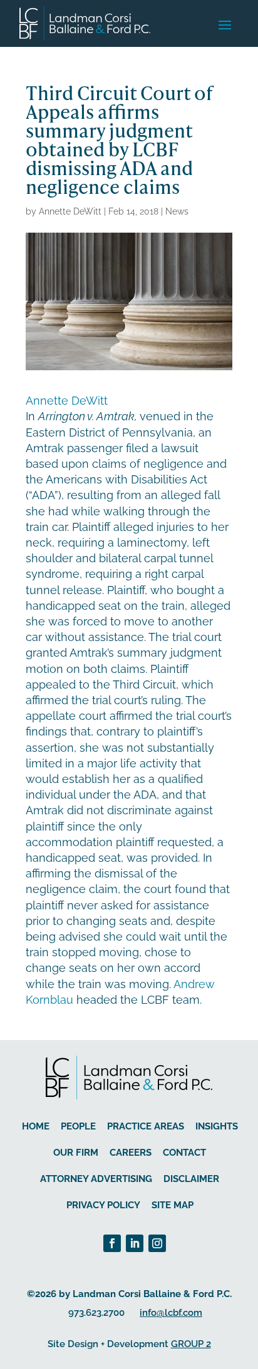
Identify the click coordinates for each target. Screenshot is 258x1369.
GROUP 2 (191, 1344)
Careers (131, 1152)
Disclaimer (191, 1179)
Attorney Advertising (96, 1179)
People (78, 1126)
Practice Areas (145, 1126)
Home (35, 1126)
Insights (216, 1126)
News (176, 211)
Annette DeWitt (70, 211)
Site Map (173, 1205)
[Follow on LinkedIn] (134, 1243)
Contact (184, 1152)
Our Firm (75, 1152)
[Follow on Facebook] (112, 1243)
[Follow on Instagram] (157, 1243)
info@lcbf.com (171, 1312)
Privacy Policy (103, 1205)
